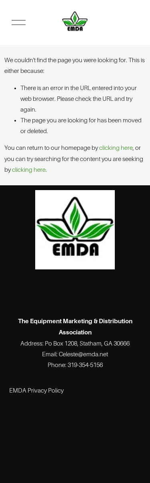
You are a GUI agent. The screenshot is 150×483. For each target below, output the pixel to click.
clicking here (116, 148)
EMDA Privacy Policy (36, 390)
